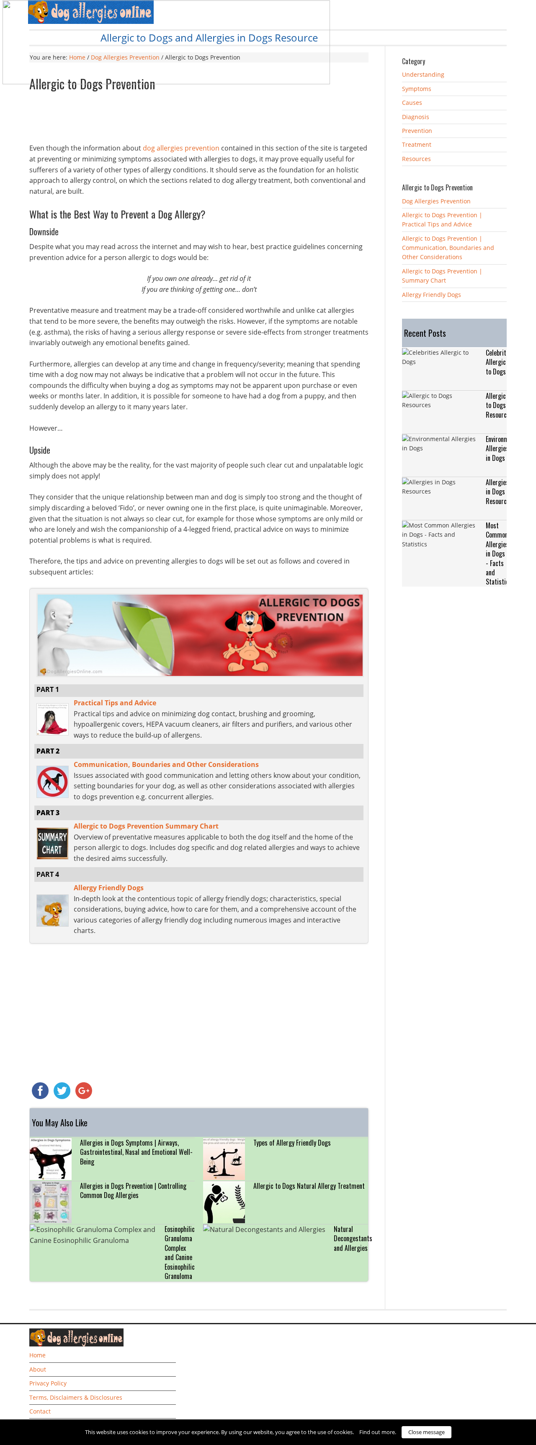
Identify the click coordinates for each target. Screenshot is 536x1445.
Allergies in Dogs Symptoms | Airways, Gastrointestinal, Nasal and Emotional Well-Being (136, 1152)
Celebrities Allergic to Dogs (500, 362)
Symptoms (416, 89)
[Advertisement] (198, 120)
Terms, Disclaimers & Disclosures (75, 1397)
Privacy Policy (48, 1383)
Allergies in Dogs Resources (499, 491)
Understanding (423, 74)
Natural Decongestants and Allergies (353, 1238)
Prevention (417, 131)
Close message (426, 1432)
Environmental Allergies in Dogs (504, 448)
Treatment (416, 144)
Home (37, 1355)
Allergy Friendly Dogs (431, 295)
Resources (416, 159)
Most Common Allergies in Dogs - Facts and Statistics (499, 553)
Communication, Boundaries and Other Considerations (166, 764)
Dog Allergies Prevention (436, 201)
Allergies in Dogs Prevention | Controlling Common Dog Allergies (133, 1190)
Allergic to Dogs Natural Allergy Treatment (309, 1186)
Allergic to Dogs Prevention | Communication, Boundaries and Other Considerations (448, 247)
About (37, 1369)
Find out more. (377, 1432)
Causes (412, 103)
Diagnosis (415, 117)
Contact (40, 1411)
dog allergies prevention (181, 148)
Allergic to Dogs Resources (499, 405)
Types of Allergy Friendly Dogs (292, 1143)
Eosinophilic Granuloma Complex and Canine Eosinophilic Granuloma (180, 1252)
